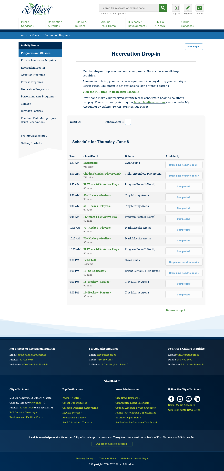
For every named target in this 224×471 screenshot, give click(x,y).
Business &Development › (137, 24)
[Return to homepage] (37, 9)
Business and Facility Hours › (27, 417)
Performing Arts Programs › (38, 96)
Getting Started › (31, 143)
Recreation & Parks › (74, 417)
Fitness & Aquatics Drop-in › (38, 60)
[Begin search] (163, 8)
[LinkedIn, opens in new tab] (197, 399)
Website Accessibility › (134, 458)
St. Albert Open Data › (128, 417)
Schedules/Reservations (149, 102)
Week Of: (75, 121)
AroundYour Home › (109, 24)
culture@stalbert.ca (187, 354)
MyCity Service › (72, 412)
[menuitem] (40, 60)
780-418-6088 (25, 359)
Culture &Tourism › (81, 24)
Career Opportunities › (75, 402)
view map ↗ (37, 402)
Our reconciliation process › (112, 443)
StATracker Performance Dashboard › (136, 422)
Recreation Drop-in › (57, 35)
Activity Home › (31, 35)
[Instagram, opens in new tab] (180, 399)
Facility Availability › (34, 136)
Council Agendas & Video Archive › (135, 407)
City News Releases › (127, 397)
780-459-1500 (26, 407)
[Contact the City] (200, 10)
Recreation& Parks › (55, 24)
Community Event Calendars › (133, 402)
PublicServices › (27, 24)
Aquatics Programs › (33, 74)
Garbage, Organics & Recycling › (80, 407)
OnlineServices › (187, 24)
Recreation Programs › (35, 89)
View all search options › (113, 13)
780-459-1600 (184, 359)
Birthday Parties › (32, 111)
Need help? (193, 46)
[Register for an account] (188, 10)
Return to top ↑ (176, 310)
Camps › (26, 103)
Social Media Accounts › (182, 404)
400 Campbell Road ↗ (35, 364)
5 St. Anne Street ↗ (192, 364)
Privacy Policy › (85, 458)
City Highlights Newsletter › (184, 409)
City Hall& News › (160, 24)
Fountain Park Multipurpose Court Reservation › (39, 120)
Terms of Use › (107, 458)
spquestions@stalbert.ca (32, 354)
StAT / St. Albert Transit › (77, 422)
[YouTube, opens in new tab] (189, 399)
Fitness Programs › (32, 82)
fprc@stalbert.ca (106, 354)
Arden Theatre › (71, 397)
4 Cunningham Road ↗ (115, 364)
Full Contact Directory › (23, 412)
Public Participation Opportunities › (136, 412)
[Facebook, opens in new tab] (171, 399)
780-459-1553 (105, 359)
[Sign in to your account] (176, 10)
